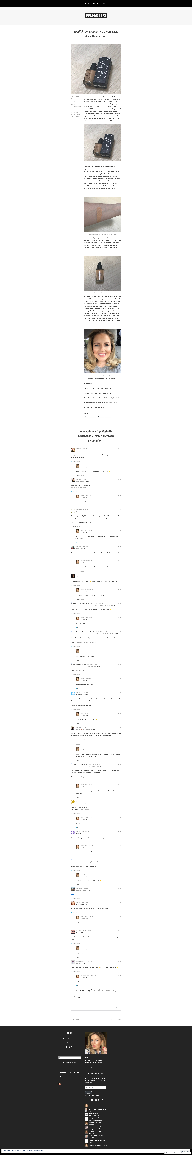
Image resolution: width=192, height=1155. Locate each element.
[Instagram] (72, 1047)
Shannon (91, 1109)
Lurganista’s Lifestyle (69, 1062)
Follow (88, 1093)
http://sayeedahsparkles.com (78, 487)
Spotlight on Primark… (101, 1145)
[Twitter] (69, 1047)
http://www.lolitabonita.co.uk (84, 809)
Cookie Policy (31, 1151)
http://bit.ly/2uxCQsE (112, 398)
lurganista (96, 15)
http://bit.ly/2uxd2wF (112, 402)
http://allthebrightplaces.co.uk (82, 777)
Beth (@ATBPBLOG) (94, 766)
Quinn (90, 1135)
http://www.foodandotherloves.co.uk (86, 642)
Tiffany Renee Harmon (82, 577)
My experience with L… (95, 1113)
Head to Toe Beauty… (95, 1140)
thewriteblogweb (81, 511)
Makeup (76, 108)
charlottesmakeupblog (82, 450)
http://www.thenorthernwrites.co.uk (98, 740)
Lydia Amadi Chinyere (95, 862)
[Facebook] (67, 1047)
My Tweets (61, 1077)
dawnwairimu (79, 963)
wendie (74, 101)
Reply (119, 448)
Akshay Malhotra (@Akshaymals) (104, 605)
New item (86, 3)
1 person (78, 461)
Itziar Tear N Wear (92, 666)
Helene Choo (79, 548)
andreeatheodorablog (82, 890)
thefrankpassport (93, 1127)
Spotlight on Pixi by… (94, 1118)
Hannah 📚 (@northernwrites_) (84, 729)
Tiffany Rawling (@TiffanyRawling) (105, 633)
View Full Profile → (90, 1069)
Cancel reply (109, 990)
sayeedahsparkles (81, 481)
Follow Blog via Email (96, 1073)
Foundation (74, 106)
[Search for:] (69, 1058)
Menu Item (105, 3)
